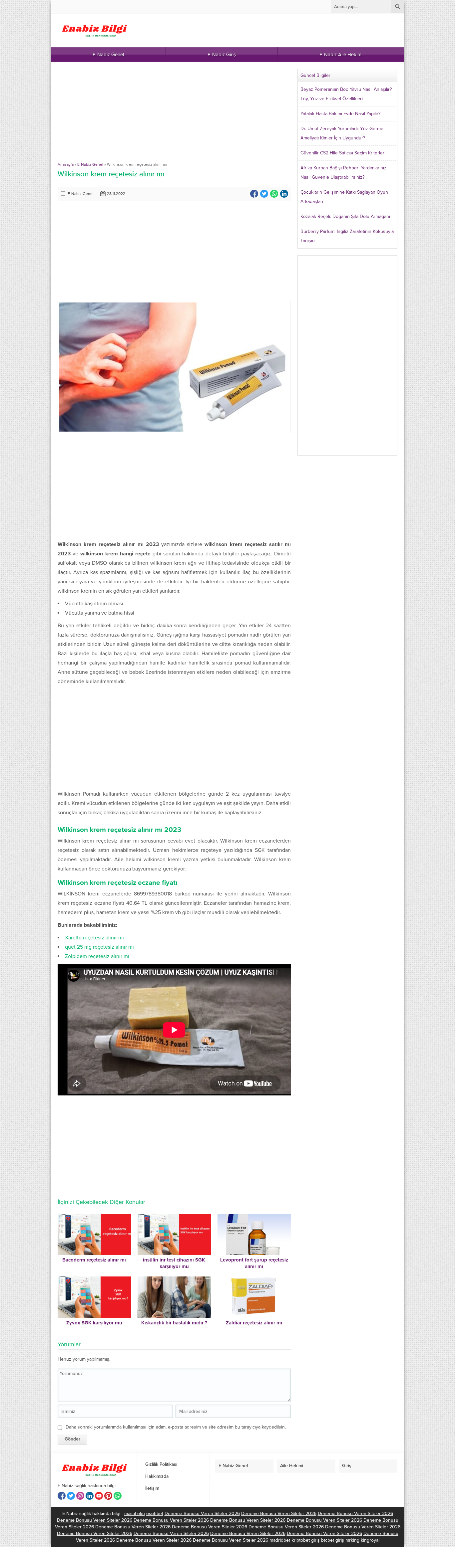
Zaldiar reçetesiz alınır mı (254, 1323)
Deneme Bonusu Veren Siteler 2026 (202, 1513)
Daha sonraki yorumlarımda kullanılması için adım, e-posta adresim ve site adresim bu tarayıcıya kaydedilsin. (176, 1427)
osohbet (154, 1513)
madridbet (279, 1540)
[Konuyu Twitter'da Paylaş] (264, 193)
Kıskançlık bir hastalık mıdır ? (174, 1323)
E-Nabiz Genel (90, 164)
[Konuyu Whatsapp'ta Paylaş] (274, 193)
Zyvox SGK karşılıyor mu (94, 1323)
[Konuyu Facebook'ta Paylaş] (254, 193)
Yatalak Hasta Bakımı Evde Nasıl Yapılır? (340, 113)
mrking (352, 1540)
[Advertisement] (174, 115)
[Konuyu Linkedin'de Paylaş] (284, 193)
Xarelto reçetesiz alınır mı (94, 937)
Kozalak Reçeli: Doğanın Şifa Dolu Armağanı (345, 216)
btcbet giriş (332, 1540)
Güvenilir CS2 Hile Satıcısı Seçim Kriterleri (342, 153)
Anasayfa (66, 164)
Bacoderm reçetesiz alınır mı (94, 1260)
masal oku (134, 1513)
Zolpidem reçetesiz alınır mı (97, 956)
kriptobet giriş (305, 1540)
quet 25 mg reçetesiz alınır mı (99, 947)
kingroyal (370, 1540)
